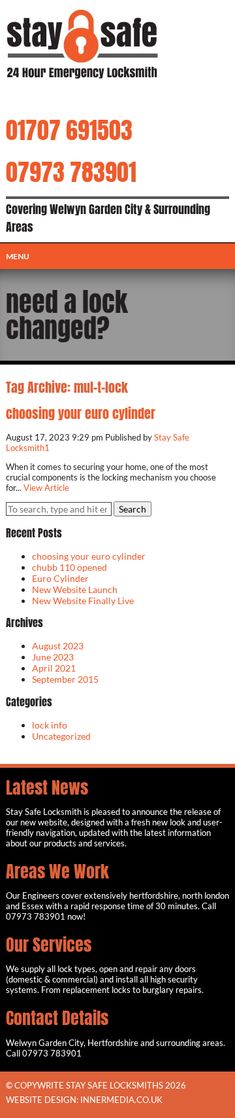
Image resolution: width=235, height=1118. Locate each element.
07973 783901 (71, 172)
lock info (49, 724)
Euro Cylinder (60, 578)
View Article (46, 487)
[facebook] (39, 97)
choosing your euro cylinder (80, 413)
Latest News (47, 787)
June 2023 (53, 656)
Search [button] (132, 508)
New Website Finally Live (83, 600)
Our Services (48, 944)
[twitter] (18, 97)
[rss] (61, 97)
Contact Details (57, 1018)
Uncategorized (61, 736)
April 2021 (54, 668)
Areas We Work (57, 871)
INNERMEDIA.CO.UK (121, 1099)
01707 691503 (69, 130)
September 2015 (65, 679)
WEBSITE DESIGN (41, 1099)
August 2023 (58, 645)
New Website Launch (75, 589)
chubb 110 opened (69, 567)
